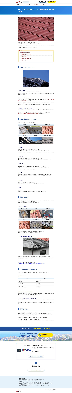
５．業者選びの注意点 (23, 60)
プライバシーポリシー (47, 389)
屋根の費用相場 (36, 4)
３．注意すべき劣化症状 (23, 56)
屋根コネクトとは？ (20, 4)
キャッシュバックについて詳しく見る (35, 356)
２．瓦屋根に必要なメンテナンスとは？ (25, 54)
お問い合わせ (54, 389)
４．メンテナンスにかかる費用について (25, 58)
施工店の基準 (28, 4)
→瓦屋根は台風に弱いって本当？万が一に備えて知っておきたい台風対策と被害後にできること (31, 263)
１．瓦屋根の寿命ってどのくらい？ (25, 52)
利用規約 (51, 389)
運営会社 (44, 4)
